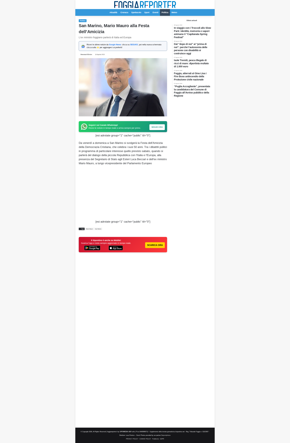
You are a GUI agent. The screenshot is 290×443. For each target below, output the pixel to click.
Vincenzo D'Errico (86, 54)
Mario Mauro (89, 229)
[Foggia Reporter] (145, 4)
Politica (165, 12)
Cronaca (124, 12)
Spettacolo (136, 12)
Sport (146, 12)
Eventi (155, 12)
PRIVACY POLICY (132, 439)
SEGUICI (134, 45)
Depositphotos (166, 435)
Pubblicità (155, 439)
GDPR (162, 439)
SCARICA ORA (155, 245)
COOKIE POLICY (145, 439)
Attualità (113, 12)
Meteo (174, 12)
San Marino (98, 229)
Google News (115, 45)
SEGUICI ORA (157, 127)
